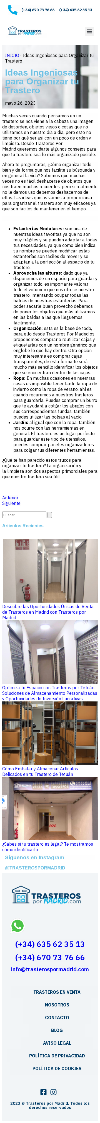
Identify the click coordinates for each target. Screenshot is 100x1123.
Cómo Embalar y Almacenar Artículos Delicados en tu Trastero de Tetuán (40, 771)
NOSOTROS (57, 1005)
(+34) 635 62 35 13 (50, 944)
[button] (89, 31)
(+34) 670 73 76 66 (50, 957)
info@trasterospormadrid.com (50, 969)
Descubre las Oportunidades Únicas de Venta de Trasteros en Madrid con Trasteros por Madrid (48, 612)
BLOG (57, 1030)
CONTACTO (57, 1017)
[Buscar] (50, 515)
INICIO (12, 55)
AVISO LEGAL (57, 1043)
